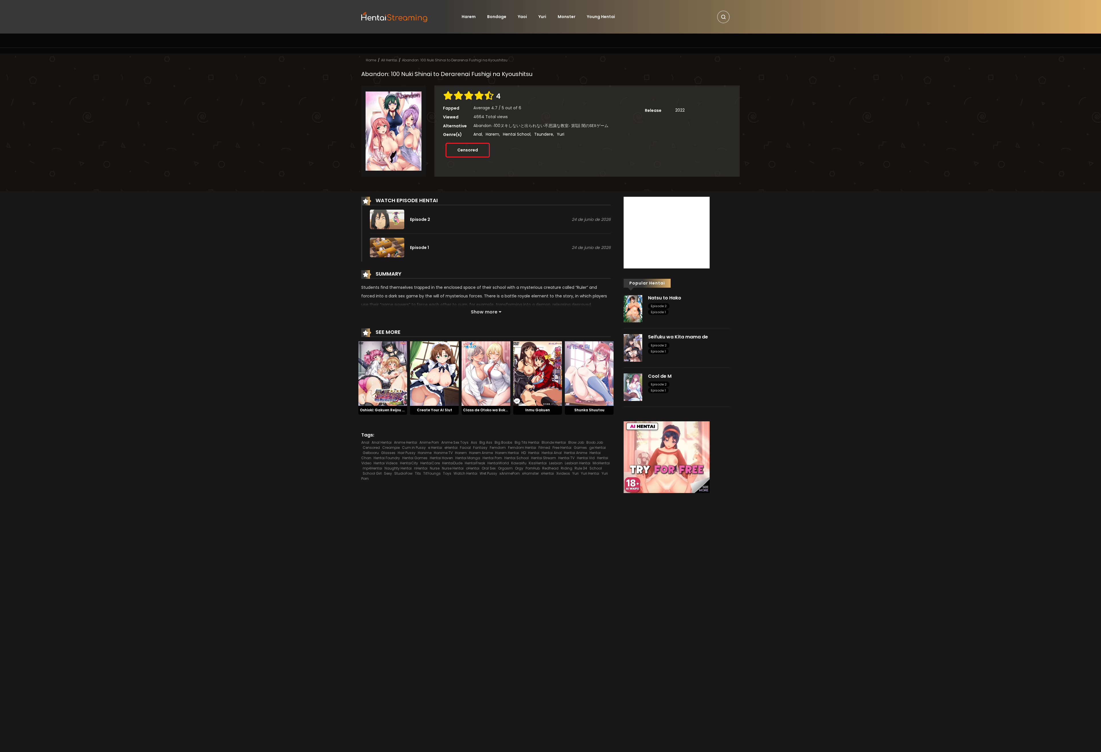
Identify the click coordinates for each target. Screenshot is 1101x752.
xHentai (547, 473)
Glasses (388, 452)
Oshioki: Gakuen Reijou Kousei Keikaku (394, 410)
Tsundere (543, 134)
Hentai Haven (441, 457)
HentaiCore (430, 463)
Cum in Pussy (414, 447)
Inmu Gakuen (537, 410)
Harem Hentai (507, 452)
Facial (465, 447)
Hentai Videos (386, 463)
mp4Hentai (372, 468)
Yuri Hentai (590, 473)
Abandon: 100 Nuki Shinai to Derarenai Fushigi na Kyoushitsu (454, 60)
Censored (467, 150)
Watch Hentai (465, 473)
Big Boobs (503, 442)
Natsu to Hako (664, 298)
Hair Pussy (406, 452)
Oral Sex (489, 468)
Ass (474, 442)
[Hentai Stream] (394, 16)
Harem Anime (481, 452)
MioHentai (601, 463)
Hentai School (516, 134)
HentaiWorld (498, 463)
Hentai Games (414, 457)
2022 (680, 110)
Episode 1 (658, 312)
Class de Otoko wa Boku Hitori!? (492, 410)
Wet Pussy (488, 473)
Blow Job (576, 442)
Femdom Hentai (522, 447)
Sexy (388, 473)
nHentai (420, 468)
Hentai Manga (467, 457)
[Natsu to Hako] (633, 308)
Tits (418, 473)
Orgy (519, 468)
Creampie (391, 447)
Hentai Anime (575, 452)
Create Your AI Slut (434, 410)
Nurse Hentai (453, 468)
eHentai (451, 447)
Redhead (550, 468)
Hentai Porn (492, 457)
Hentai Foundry (387, 457)
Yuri (542, 17)
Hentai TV (566, 457)
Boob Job (594, 442)
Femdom (498, 447)
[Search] (723, 17)
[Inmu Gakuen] (537, 373)
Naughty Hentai (398, 468)
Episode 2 (659, 306)
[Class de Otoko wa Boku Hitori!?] (486, 373)
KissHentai (538, 463)
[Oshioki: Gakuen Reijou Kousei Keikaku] (382, 373)
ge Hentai (597, 447)
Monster (566, 17)
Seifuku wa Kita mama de (678, 337)
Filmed (544, 447)
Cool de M (659, 376)
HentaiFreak (475, 463)
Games (580, 447)
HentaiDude (452, 463)
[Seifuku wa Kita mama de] (633, 347)
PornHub (533, 468)
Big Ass (485, 442)
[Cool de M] (633, 387)
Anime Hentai (405, 442)
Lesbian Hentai (577, 463)
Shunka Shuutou (589, 410)
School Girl (372, 473)
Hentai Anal (552, 452)
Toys (447, 473)
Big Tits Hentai (527, 442)
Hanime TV (443, 452)
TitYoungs (432, 473)
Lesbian (556, 463)
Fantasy (480, 447)
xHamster (530, 473)
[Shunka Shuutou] (589, 373)
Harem (469, 17)
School (595, 468)
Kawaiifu (518, 463)
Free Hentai (562, 447)
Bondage (496, 17)
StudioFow (403, 473)
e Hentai (435, 447)
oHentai (472, 468)
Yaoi (522, 17)
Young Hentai (601, 17)
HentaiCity (409, 463)
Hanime (425, 452)
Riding (566, 468)
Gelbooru (371, 452)
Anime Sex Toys (454, 442)
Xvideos (563, 473)
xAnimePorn (509, 473)
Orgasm (505, 468)
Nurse (435, 468)
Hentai (533, 452)
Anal (477, 134)
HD (523, 452)
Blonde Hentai (554, 442)
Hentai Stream (543, 457)
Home (371, 60)
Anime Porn (429, 442)
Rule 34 (581, 468)
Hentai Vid (586, 457)
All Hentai (389, 60)
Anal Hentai (382, 442)
